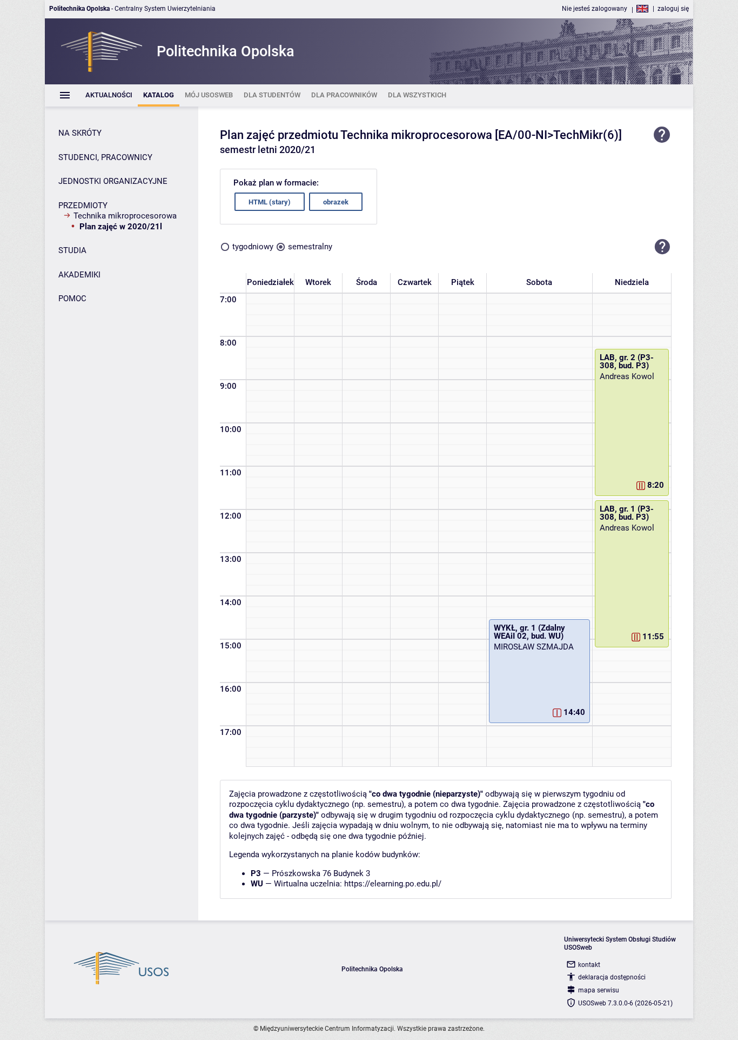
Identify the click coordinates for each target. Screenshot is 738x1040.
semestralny (310, 246)
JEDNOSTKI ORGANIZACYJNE (112, 181)
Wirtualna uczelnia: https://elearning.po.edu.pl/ (357, 884)
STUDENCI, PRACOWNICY (105, 157)
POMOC (72, 298)
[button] (662, 246)
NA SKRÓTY (80, 133)
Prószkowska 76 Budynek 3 (321, 873)
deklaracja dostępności (612, 977)
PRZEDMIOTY (83, 205)
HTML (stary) (270, 202)
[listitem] (109, 95)
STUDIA (72, 250)
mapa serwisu (598, 990)
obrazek (335, 202)
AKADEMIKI (79, 275)
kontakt (589, 965)
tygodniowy (252, 246)
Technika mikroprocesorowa (125, 216)
